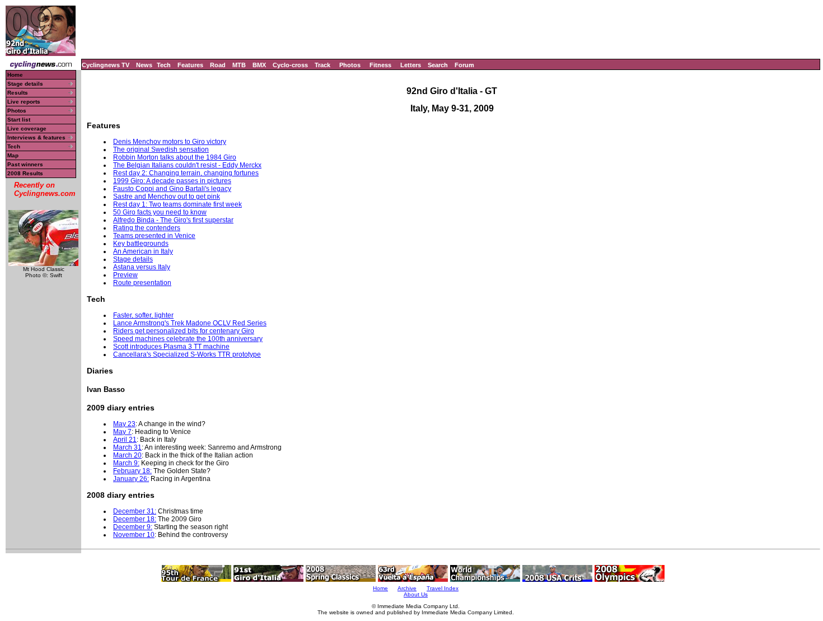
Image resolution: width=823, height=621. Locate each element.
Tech (164, 65)
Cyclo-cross (290, 65)
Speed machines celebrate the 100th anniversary (188, 339)
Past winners (25, 164)
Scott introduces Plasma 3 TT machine (171, 347)
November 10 (134, 535)
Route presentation (142, 283)
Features (190, 65)
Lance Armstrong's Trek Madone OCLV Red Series (189, 323)
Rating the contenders (146, 228)
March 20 (127, 455)
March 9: (126, 463)
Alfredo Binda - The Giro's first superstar (173, 220)
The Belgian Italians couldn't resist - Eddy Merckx (187, 165)
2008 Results (25, 173)
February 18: (132, 471)
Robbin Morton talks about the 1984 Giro (174, 157)
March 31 (127, 447)
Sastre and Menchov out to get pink (166, 196)
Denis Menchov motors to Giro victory (169, 142)
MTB (239, 65)
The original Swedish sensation (161, 149)
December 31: (134, 511)
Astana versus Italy (141, 267)
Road (218, 65)
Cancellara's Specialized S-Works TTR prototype (187, 354)
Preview (125, 275)
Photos (350, 65)
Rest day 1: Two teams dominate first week (177, 204)
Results (17, 93)
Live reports (23, 102)
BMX (259, 65)
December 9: (132, 527)
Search (438, 65)
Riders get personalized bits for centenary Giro (183, 331)
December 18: (134, 519)
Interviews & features (36, 137)
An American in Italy (143, 251)
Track (322, 65)
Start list (18, 119)
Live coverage (26, 128)
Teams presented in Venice (154, 236)
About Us (416, 594)
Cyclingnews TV (105, 65)
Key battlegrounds (141, 244)
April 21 (125, 439)
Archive (407, 588)
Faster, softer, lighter (143, 315)
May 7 (122, 432)
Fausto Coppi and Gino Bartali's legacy (172, 189)
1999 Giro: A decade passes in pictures (172, 181)
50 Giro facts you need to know (160, 212)
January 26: (131, 479)
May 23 (124, 424)
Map (12, 155)
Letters (410, 65)
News (144, 65)
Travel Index (443, 588)
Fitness (380, 65)
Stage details (25, 84)
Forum (464, 65)
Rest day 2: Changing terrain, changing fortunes (186, 173)
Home (15, 75)
